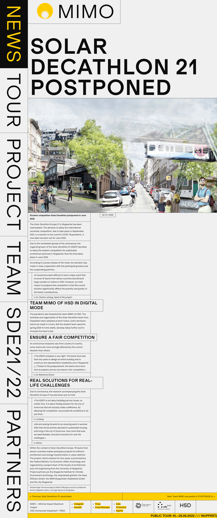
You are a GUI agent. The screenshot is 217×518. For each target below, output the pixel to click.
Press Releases (102, 507)
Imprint (119, 510)
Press (97, 504)
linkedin (78, 507)
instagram (79, 504)
